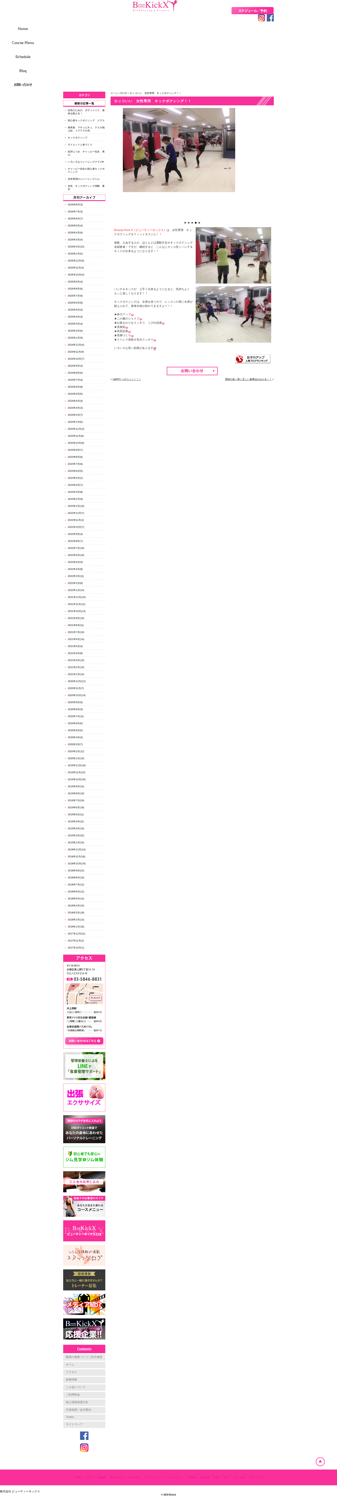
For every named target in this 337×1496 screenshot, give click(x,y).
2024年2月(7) (75, 414)
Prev (115, 164)
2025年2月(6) (75, 330)
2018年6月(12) (76, 891)
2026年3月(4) (75, 239)
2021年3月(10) (76, 660)
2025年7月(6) (75, 295)
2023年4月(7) (75, 485)
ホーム (114, 93)
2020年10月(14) (77, 695)
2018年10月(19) (77, 863)
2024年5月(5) (75, 393)
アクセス (71, 1372)
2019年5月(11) (76, 814)
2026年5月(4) (75, 225)
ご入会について (75, 1387)
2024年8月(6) (75, 372)
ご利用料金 (73, 1394)
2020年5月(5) (75, 730)
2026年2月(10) (76, 246)
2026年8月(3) (75, 204)
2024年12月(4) (76, 344)
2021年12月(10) (77, 597)
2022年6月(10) (76, 555)
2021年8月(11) (76, 625)
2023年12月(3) (76, 428)
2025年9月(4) (75, 281)
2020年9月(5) (75, 702)
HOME (78, 1477)
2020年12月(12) (77, 681)
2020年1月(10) (76, 758)
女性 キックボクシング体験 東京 (86, 188)
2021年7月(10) (76, 632)
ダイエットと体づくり (80, 144)
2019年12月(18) (77, 765)
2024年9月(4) (75, 365)
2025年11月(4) (76, 267)
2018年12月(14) (77, 849)
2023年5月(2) (75, 478)
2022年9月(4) (75, 534)
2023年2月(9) (75, 499)
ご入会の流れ (133, 1477)
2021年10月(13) (77, 611)
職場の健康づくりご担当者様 (84, 1356)
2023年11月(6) (76, 435)
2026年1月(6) (75, 253)
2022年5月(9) (75, 562)
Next (269, 164)
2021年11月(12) (76, 604)
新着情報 (71, 1379)
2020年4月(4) (75, 737)
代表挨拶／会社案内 (78, 1409)
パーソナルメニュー (172, 1477)
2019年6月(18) (76, 807)
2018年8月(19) (76, 877)
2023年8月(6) (75, 456)
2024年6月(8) (75, 386)
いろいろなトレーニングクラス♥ (86, 161)
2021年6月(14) (76, 639)
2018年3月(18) (76, 912)
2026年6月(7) (75, 218)
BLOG (123, 93)
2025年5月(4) (75, 309)
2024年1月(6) (75, 421)
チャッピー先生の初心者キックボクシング (86, 170)
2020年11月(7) (76, 688)
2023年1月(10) (76, 506)
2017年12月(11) (76, 933)
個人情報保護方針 (77, 1402)
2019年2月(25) (76, 835)
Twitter (70, 1417)
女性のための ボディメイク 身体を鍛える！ (86, 112)
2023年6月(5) (75, 471)
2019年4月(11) (76, 821)
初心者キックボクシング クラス (86, 120)
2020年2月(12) (76, 751)
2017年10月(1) (76, 947)
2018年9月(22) (76, 870)
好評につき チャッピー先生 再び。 (86, 153)
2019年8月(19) (76, 793)
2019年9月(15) (76, 786)
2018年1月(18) (76, 926)
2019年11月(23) (76, 772)
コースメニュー (151, 1477)
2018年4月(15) (76, 905)
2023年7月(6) (75, 464)
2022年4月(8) (75, 569)
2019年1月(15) (76, 842)
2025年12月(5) (76, 260)
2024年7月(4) (75, 379)
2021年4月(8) (75, 653)
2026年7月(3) (75, 211)
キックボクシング (77, 137)
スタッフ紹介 (239, 1477)
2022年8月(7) (75, 541)
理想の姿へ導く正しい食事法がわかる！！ (248, 379)
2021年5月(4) (75, 646)
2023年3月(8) (75, 492)
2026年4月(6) (75, 232)
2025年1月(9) (75, 337)
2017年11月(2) (76, 940)
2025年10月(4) (76, 274)
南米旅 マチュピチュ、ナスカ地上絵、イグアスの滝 (86, 129)
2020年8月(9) (75, 709)
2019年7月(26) (76, 800)
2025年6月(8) (75, 302)
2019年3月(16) (76, 828)
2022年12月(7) (76, 513)
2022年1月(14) (76, 590)
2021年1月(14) (76, 674)
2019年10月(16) (77, 779)
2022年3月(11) (76, 576)
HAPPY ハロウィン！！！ (127, 379)
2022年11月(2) (76, 520)
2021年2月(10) (76, 667)
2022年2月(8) (75, 583)
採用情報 (205, 1477)
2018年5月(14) (76, 898)
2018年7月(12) (76, 884)
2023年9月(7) (75, 449)
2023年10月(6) (76, 442)
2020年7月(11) (76, 716)
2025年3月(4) (75, 323)
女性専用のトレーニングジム (85, 179)
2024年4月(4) (75, 400)
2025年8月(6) (75, 288)
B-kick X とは (116, 1477)
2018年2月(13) (76, 919)
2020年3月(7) (75, 744)
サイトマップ (74, 1424)
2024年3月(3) (75, 407)
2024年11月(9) (76, 351)
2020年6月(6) (75, 723)
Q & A (226, 1477)
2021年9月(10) (76, 618)
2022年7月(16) (76, 548)
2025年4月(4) (75, 316)
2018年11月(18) (76, 856)
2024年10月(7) (76, 358)
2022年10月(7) (76, 527)
